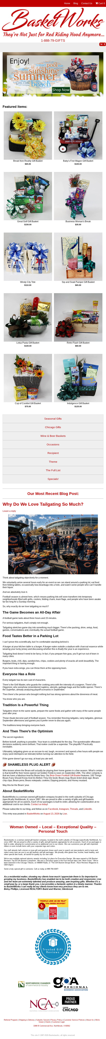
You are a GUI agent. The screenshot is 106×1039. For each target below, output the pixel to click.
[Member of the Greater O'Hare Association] (70, 984)
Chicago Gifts (53, 427)
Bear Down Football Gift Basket (65, 775)
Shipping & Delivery (27, 1020)
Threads (74, 809)
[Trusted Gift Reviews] (53, 967)
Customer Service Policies (74, 1020)
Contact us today (39, 804)
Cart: (101, 3)
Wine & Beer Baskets (53, 435)
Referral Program (10, 1020)
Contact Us (86, 3)
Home (67, 3)
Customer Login (58, 1022)
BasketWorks (33, 814)
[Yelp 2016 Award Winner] (53, 918)
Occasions (53, 444)
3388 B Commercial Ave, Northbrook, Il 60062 (51, 1026)
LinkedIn (87, 809)
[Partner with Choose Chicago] (70, 1004)
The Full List (53, 470)
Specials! (53, 479)
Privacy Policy (56, 1020)
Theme (53, 461)
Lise (65, 814)
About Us (90, 1020)
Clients (48, 1022)
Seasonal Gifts (53, 418)
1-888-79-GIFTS (53, 40)
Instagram (64, 809)
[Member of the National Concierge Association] (44, 1004)
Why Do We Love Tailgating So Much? (44, 504)
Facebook (53, 809)
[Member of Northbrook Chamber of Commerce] (35, 984)
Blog (75, 3)
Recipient (53, 453)
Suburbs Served (42, 1020)
